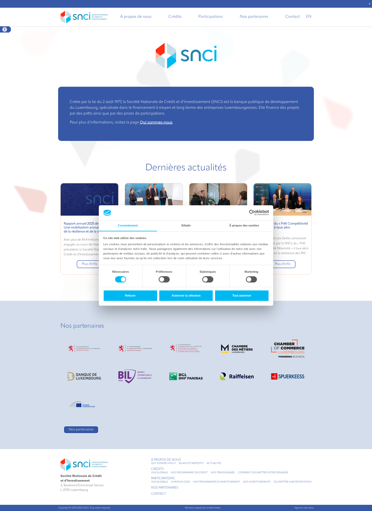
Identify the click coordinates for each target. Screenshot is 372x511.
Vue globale (159, 473)
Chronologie (180, 482)
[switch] (164, 279)
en (309, 17)
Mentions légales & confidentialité (202, 508)
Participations (210, 17)
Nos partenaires (254, 17)
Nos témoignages (223, 473)
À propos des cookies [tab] (244, 225)
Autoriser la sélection (186, 295)
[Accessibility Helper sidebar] (4, 29)
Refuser (130, 295)
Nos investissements (256, 482)
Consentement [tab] (128, 225)
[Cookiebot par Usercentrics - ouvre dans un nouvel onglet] (252, 213)
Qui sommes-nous (156, 122)
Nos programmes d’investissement (216, 482)
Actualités (214, 463)
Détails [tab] (186, 225)
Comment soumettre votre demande (263, 473)
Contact (292, 17)
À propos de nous (136, 17)
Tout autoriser (241, 295)
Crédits (175, 17)
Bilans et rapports (191, 463)
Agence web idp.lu (304, 508)
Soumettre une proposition (293, 482)
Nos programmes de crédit (189, 473)
